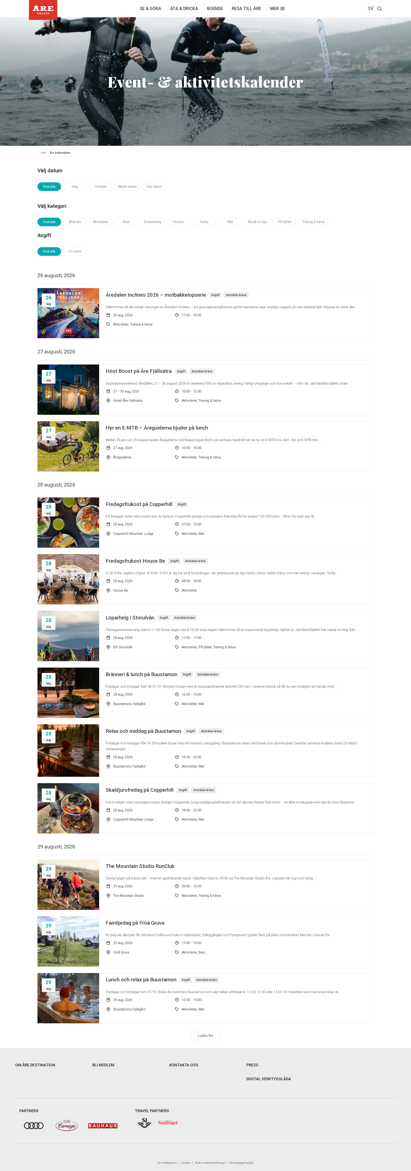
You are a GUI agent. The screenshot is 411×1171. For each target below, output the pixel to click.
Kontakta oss (183, 1065)
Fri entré (75, 251)
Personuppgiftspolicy (241, 1162)
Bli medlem (103, 1065)
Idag (74, 187)
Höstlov (179, 222)
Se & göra (150, 8)
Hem (43, 152)
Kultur (204, 222)
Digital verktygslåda (268, 1079)
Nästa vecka (127, 187)
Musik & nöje (257, 222)
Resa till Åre (246, 8)
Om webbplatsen (167, 1162)
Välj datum (154, 186)
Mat (230, 222)
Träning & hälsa (313, 222)
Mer (274, 8)
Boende (215, 8)
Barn (126, 222)
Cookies (186, 1162)
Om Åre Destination (35, 1065)
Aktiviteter (100, 222)
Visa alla (49, 187)
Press (252, 1065)
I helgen (101, 187)
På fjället (284, 222)
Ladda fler (205, 1035)
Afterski (75, 222)
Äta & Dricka (184, 8)
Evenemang (152, 222)
